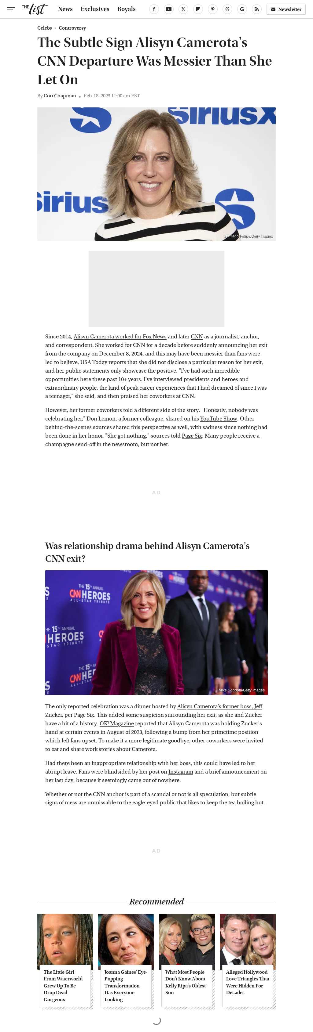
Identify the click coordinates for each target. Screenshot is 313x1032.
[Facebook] (154, 9)
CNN (197, 337)
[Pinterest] (213, 9)
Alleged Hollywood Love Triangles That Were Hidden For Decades (247, 982)
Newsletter (290, 9)
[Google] (242, 9)
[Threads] (227, 9)
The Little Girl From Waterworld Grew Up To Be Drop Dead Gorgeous (63, 985)
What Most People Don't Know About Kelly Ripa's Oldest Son (185, 982)
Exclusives (95, 9)
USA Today (93, 362)
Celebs (44, 28)
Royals (126, 9)
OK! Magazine (117, 723)
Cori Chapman (60, 96)
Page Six (192, 436)
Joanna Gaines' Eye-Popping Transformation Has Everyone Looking (126, 985)
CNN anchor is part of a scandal (131, 794)
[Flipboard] (198, 9)
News (65, 9)
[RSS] (257, 9)
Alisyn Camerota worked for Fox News (120, 337)
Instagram (180, 772)
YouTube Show (218, 419)
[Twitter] (183, 9)
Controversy (72, 28)
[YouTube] (169, 9)
